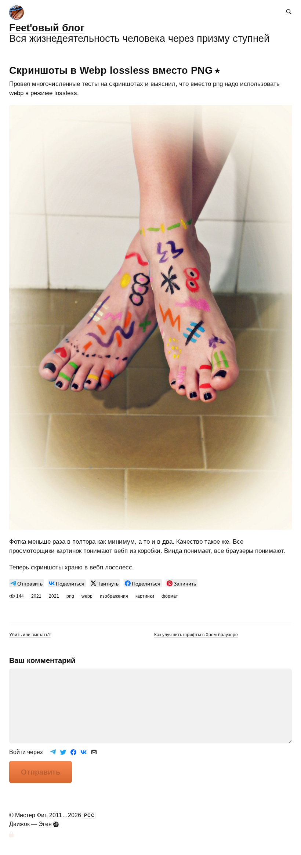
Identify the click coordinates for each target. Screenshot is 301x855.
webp (87, 596)
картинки (144, 596)
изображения (114, 596)
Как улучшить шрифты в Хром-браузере (196, 634)
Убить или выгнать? (30, 634)
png (70, 596)
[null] (26, 583)
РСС (89, 815)
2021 (54, 596)
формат (170, 596)
